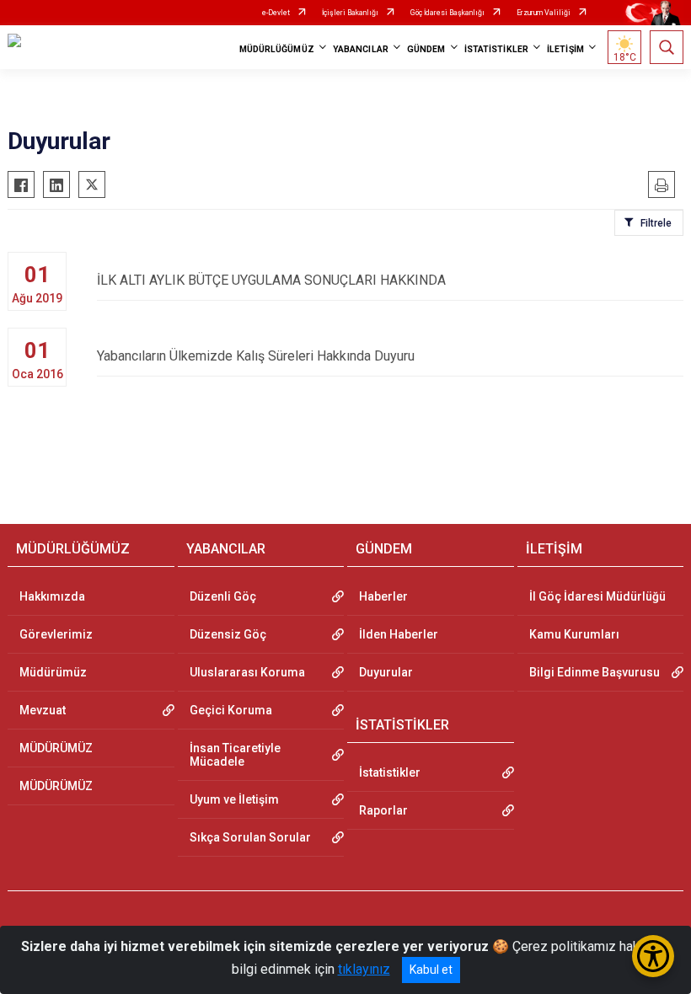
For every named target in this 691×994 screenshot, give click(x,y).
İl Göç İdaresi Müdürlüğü (597, 596)
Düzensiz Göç (228, 634)
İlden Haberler (398, 634)
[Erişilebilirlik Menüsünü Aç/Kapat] (653, 956)
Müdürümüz (53, 672)
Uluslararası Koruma (247, 672)
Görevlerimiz (56, 634)
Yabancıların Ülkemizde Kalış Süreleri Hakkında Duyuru (256, 356)
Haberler (383, 596)
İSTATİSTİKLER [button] (496, 49)
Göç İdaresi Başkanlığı (447, 12)
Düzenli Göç (223, 596)
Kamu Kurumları (574, 634)
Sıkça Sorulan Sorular (250, 837)
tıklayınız (364, 969)
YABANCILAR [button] (360, 49)
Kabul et (431, 969)
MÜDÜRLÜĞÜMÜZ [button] (276, 49)
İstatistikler (389, 772)
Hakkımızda (52, 596)
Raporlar (383, 810)
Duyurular (386, 672)
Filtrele (656, 223)
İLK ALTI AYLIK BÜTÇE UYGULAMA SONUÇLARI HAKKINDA (271, 280)
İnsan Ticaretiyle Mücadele (235, 754)
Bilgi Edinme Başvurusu (594, 672)
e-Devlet (276, 12)
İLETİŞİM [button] (565, 49)
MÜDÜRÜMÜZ (56, 748)
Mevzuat (42, 710)
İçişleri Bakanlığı (350, 12)
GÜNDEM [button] (426, 49)
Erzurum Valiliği (543, 12)
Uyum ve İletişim (234, 799)
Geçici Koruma (231, 710)
